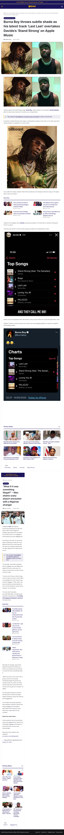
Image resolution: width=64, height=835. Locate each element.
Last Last (22, 467)
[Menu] (2, 7)
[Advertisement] (32, 415)
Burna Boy (7, 467)
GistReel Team (51, 832)
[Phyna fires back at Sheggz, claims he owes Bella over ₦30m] (8, 213)
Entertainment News (14, 13)
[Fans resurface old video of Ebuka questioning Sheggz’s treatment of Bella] (8, 204)
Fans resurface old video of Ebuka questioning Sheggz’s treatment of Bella (21, 204)
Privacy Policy (59, 832)
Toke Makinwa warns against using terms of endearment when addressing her (50, 204)
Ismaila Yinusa (8, 39)
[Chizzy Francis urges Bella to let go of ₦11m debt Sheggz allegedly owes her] (37, 213)
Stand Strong (30, 467)
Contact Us (44, 832)
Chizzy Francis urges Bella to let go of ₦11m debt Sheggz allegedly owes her (51, 213)
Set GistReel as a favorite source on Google (27, 116)
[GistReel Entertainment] (32, 6)
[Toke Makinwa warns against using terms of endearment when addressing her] (37, 204)
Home (6, 13)
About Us (38, 832)
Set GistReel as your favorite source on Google (30, 2)
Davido (15, 467)
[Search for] (62, 7)
